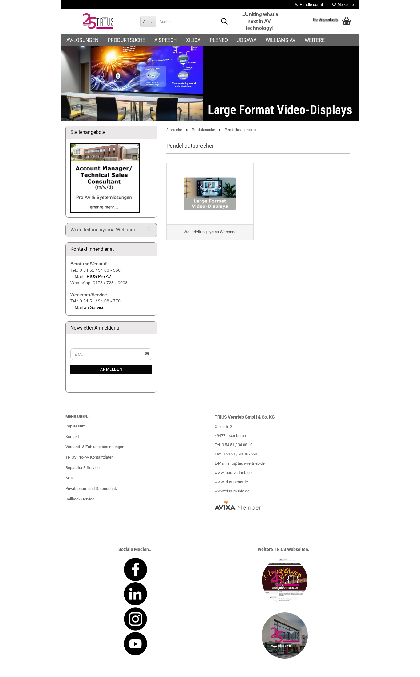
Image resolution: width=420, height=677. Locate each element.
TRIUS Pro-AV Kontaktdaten (89, 457)
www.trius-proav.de (231, 481)
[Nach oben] (403, 667)
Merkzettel (345, 4)
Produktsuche (126, 40)
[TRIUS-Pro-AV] (98, 21)
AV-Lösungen (82, 40)
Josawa (246, 40)
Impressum (75, 426)
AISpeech (165, 40)
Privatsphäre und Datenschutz (91, 488)
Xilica (193, 40)
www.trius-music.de (232, 491)
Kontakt (72, 436)
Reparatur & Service (82, 467)
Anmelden (111, 369)
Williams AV (280, 40)
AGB (69, 478)
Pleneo (219, 40)
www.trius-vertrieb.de (233, 472)
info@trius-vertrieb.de (246, 463)
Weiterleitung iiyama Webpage (103, 230)
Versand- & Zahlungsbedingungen (94, 446)
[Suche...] (224, 21)
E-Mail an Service (87, 307)
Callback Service (79, 499)
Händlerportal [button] (310, 4)
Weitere (315, 40)
